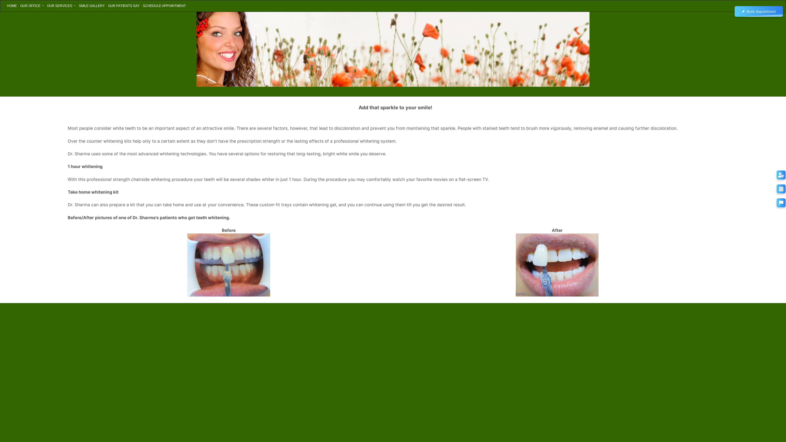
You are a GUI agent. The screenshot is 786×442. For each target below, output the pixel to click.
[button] (32, 6)
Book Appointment (761, 11)
